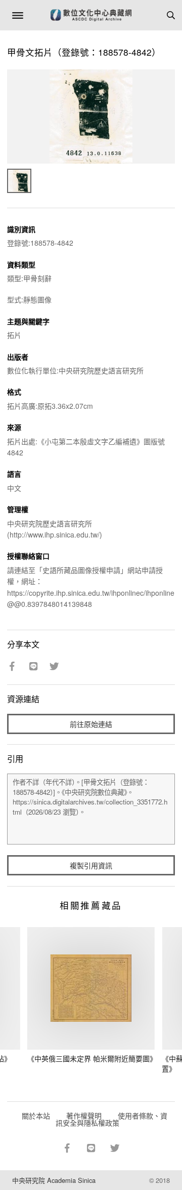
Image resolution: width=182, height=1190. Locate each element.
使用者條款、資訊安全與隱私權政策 (111, 1119)
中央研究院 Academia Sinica (54, 1180)
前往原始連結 (91, 724)
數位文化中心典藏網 (91, 15)
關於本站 (36, 1115)
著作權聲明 (84, 1115)
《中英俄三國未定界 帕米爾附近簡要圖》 (92, 1058)
